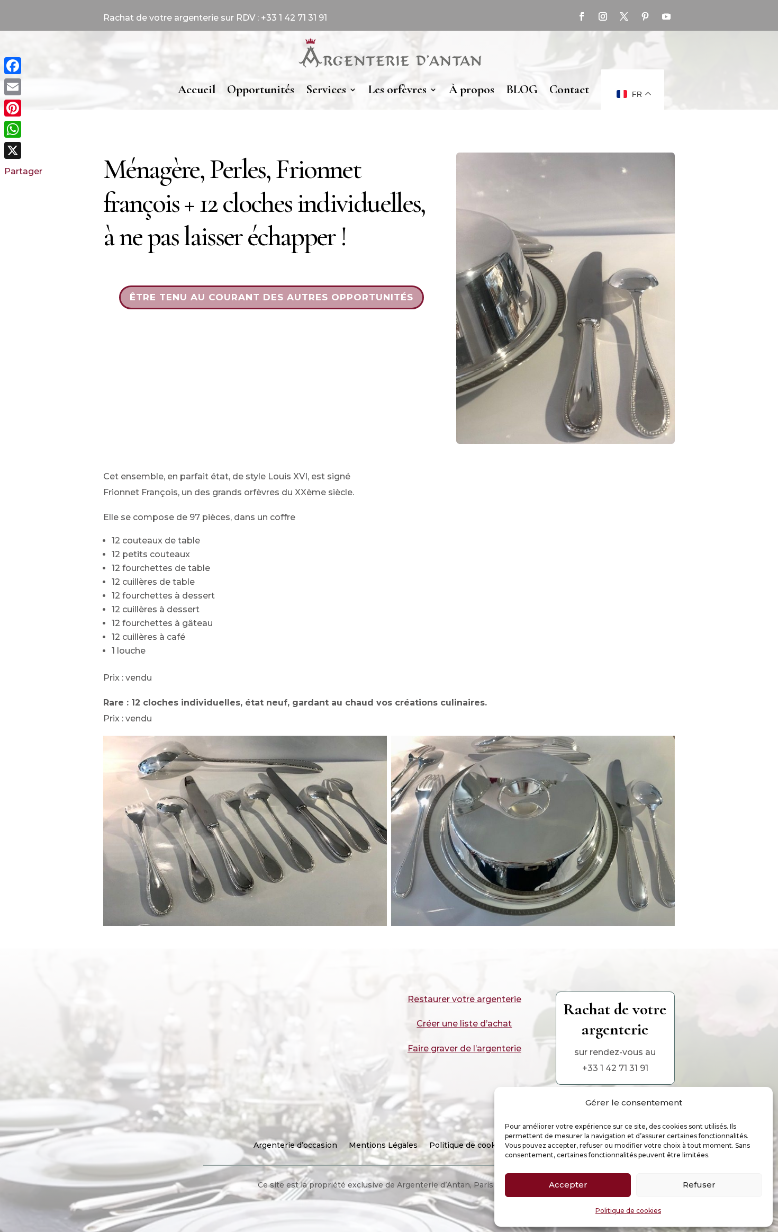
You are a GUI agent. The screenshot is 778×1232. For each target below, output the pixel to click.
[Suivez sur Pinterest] (645, 16)
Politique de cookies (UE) (477, 1145)
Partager (23, 171)
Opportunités (260, 89)
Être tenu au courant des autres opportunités (271, 297)
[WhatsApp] (23, 129)
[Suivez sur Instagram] (602, 16)
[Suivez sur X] (624, 16)
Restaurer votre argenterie (464, 999)
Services (326, 89)
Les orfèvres (397, 89)
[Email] (23, 86)
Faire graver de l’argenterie (464, 1048)
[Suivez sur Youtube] (666, 16)
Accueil (196, 89)
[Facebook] (23, 65)
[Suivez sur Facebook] (581, 16)
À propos (471, 89)
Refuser (699, 1185)
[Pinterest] (23, 108)
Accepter (568, 1185)
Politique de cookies (628, 1211)
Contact (569, 89)
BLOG (522, 89)
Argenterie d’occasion (295, 1145)
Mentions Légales (383, 1145)
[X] (23, 150)
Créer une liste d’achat (464, 1024)
